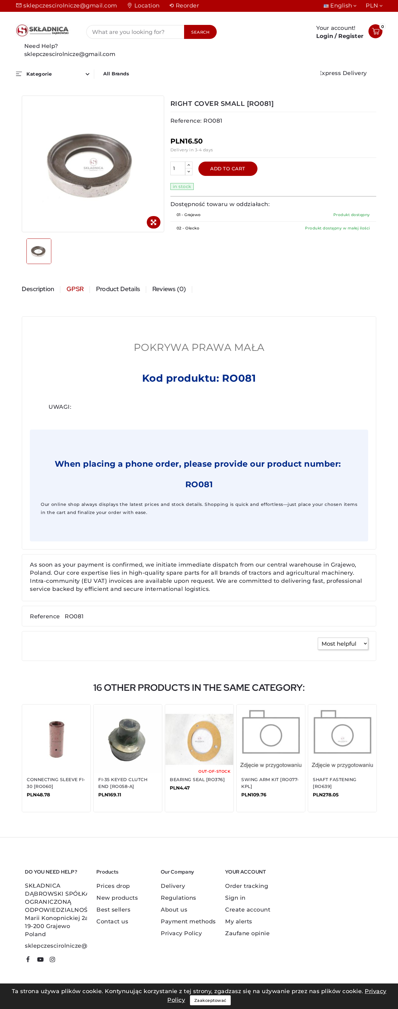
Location (147, 5)
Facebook (30, 960)
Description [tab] (38, 289)
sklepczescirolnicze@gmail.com (70, 5)
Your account (245, 872)
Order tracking (246, 886)
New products (117, 897)
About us (174, 909)
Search (200, 32)
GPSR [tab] (75, 289)
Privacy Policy (181, 933)
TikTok (64, 962)
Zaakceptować (210, 1000)
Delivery (173, 886)
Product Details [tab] (118, 289)
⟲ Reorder (184, 5)
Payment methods (188, 921)
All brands (116, 74)
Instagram (54, 960)
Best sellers (113, 909)
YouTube (42, 960)
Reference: (186, 120)
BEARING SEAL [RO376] (197, 779)
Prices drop (113, 886)
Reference (45, 616)
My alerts (238, 921)
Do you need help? (51, 872)
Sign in (235, 897)
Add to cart (227, 169)
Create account (247, 909)
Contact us (112, 921)
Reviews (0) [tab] (169, 289)
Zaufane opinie (247, 933)
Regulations (178, 897)
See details (46, 799)
